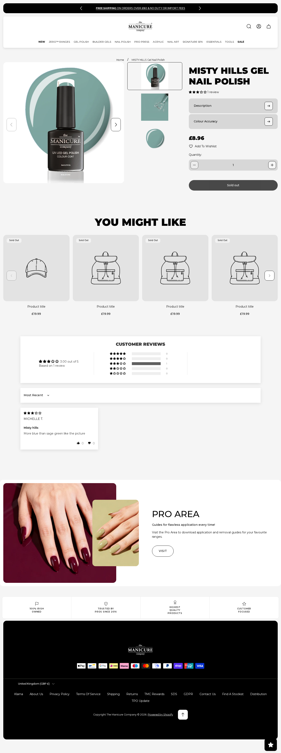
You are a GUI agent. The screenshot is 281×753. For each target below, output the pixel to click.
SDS (174, 694)
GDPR (188, 694)
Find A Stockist (233, 694)
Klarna (18, 694)
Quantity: (195, 155)
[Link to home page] (140, 649)
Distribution (258, 694)
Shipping (113, 694)
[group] (154, 76)
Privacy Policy (60, 694)
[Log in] (258, 26)
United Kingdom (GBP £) (34, 683)
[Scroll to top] (183, 715)
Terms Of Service (88, 694)
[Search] (248, 26)
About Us (36, 694)
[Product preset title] (36, 268)
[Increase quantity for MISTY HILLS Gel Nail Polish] (272, 165)
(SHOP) (170, 8)
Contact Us (208, 694)
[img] (32, 413)
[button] (198, 92)
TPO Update (141, 701)
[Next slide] (199, 8)
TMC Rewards (154, 694)
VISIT (163, 551)
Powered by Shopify (160, 714)
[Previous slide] (81, 8)
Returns (132, 694)
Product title (36, 306)
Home (120, 59)
